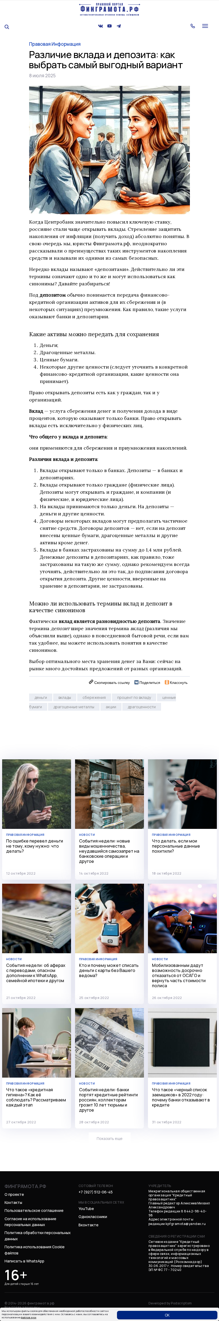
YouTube (86, 1208)
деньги (40, 697)
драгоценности (142, 706)
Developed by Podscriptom (170, 1303)
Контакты (13, 1202)
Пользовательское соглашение (34, 1210)
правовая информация (55, 44)
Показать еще (110, 1138)
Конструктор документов (203, 43)
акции (111, 706)
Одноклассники (93, 1216)
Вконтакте (89, 1224)
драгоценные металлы (73, 706)
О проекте (201, 15)
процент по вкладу (134, 697)
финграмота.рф (25, 1186)
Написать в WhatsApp (24, 1260)
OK (167, 1315)
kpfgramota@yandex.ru (186, 1224)
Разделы (199, 28)
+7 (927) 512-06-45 (96, 1191)
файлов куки (28, 1317)
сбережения (94, 697)
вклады (64, 697)
